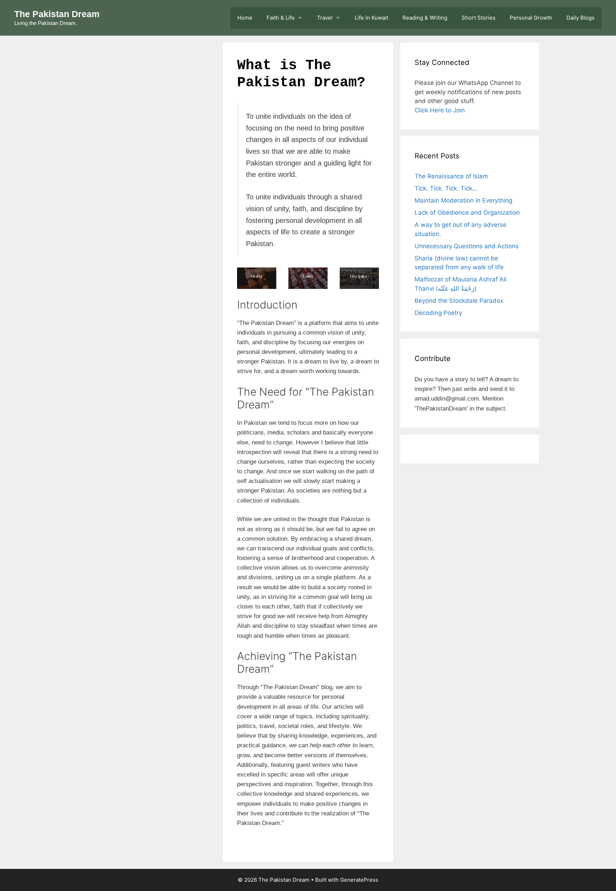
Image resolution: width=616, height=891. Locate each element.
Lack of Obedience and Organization (467, 212)
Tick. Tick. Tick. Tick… (446, 188)
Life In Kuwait (371, 17)
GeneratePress (359, 879)
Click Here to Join (440, 110)
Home (244, 17)
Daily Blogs (580, 17)
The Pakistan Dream (56, 14)
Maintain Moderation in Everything (463, 200)
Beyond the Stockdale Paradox (459, 300)
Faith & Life (281, 17)
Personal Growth (531, 17)
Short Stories (479, 17)
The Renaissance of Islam (451, 176)
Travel (325, 17)
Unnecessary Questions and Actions (467, 246)
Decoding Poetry (439, 312)
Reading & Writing (424, 17)
